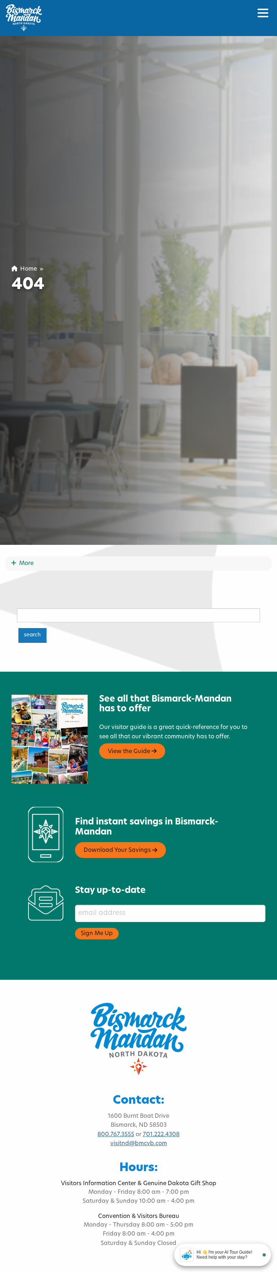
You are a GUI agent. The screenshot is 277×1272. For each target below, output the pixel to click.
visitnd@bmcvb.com (138, 1144)
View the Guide (129, 752)
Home (27, 269)
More (25, 563)
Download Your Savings (118, 851)
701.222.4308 (161, 1135)
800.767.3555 (115, 1135)
